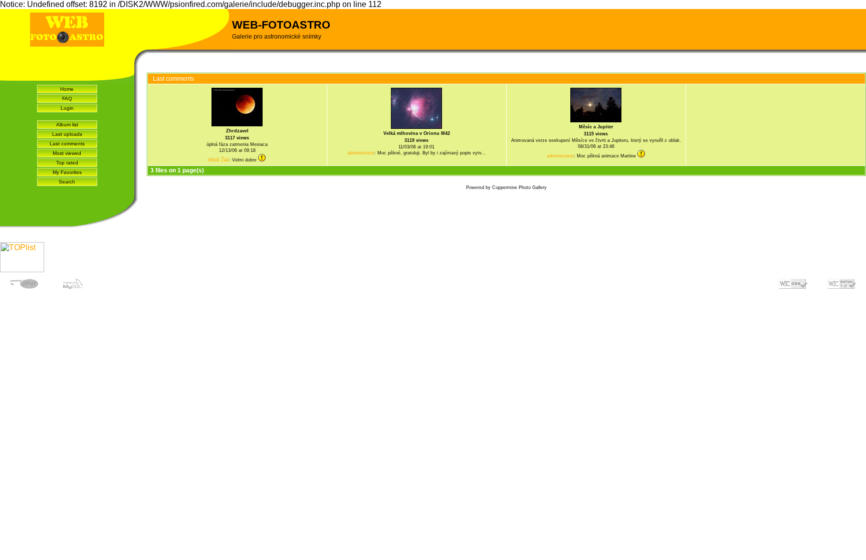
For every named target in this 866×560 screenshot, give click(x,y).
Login (67, 108)
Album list (67, 124)
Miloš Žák (218, 159)
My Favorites (67, 172)
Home (67, 89)
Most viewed (67, 153)
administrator (360, 152)
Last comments (67, 143)
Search (67, 181)
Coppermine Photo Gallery (519, 187)
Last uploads (67, 134)
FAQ (67, 98)
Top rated (67, 162)
